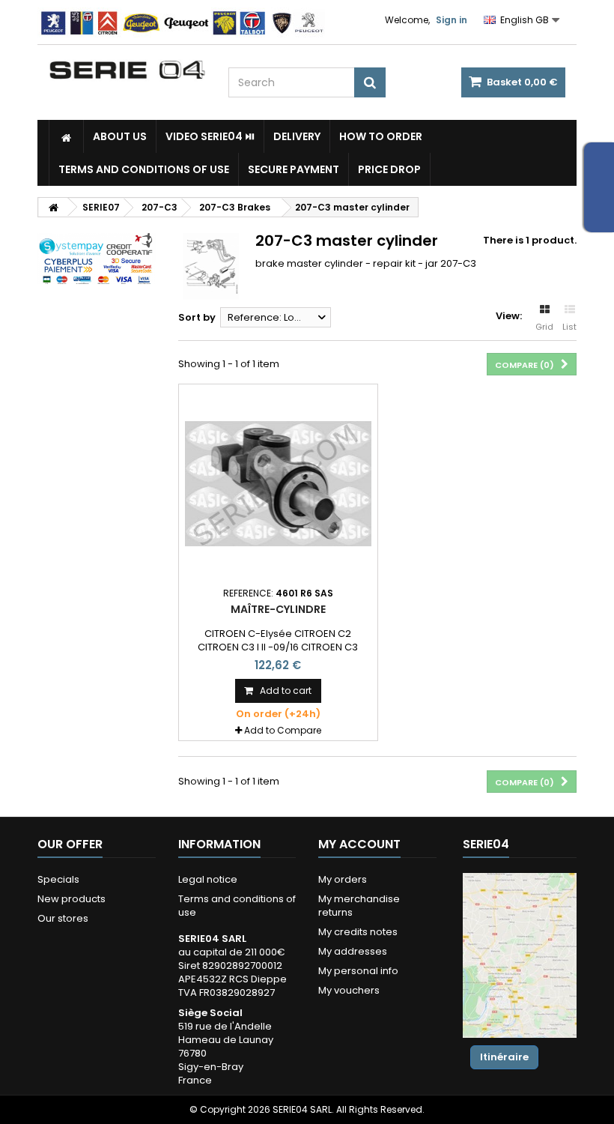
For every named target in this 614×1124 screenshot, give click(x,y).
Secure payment (293, 169)
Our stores (62, 918)
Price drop (389, 169)
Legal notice (207, 879)
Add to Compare (282, 730)
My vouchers (349, 990)
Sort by (197, 317)
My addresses (352, 951)
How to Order (380, 136)
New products (71, 899)
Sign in (451, 19)
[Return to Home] (53, 207)
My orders (342, 879)
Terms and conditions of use (143, 169)
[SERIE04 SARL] (127, 70)
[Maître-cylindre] (278, 484)
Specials (58, 879)
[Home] (66, 136)
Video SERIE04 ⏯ (210, 136)
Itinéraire (504, 1057)
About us (120, 136)
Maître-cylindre (278, 609)
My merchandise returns (359, 905)
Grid (544, 327)
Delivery (296, 136)
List (569, 327)
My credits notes (358, 932)
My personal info (358, 971)
